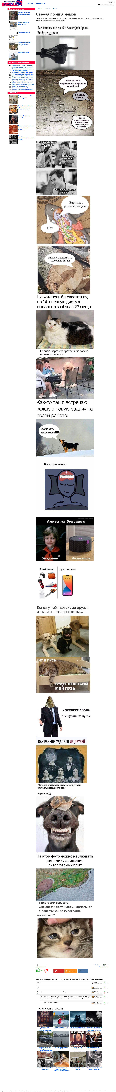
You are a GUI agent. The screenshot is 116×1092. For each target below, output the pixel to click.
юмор (40, 964)
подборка (47, 964)
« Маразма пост (40, 967)
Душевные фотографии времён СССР (45, 1068)
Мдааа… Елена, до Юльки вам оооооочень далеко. (27, 81)
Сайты (30, 3)
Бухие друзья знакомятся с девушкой (23, 84)
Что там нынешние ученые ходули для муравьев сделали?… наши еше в (33, 82)
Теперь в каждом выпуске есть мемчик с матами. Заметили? (30, 72)
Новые (40, 8)
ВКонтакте (84, 971)
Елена (106, 965)
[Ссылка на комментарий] (37, 983)
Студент (96, 996)
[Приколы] (12, 5)
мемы (43, 964)
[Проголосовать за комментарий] (105, 983)
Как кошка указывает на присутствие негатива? (77, 1028)
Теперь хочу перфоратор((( (20, 70)
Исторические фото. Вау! (61, 1048)
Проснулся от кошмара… (19, 86)
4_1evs (96, 986)
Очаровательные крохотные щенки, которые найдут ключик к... (61, 1070)
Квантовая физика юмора (78, 1068)
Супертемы (13, 93)
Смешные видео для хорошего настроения (61, 1028)
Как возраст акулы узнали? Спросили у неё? (25, 79)
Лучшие (55, 8)
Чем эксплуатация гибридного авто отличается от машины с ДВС (45, 1050)
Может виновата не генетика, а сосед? (23, 69)
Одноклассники (72, 971)
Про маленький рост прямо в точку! (22, 89)
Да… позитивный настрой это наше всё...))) (25, 76)
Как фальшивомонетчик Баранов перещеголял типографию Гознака (94, 1029)
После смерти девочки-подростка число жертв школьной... (94, 1049)
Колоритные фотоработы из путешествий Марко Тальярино (45, 1029)
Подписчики (40, 3)
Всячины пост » (103, 967)
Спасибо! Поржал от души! (20, 88)
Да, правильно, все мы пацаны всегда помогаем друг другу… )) (30, 77)
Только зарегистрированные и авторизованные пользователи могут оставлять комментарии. (70, 979)
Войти (111, 2)
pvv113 (96, 991)
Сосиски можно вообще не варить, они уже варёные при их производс (33, 65)
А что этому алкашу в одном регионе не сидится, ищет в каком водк (32, 67)
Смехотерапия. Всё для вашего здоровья (94, 1068)
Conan (96, 982)
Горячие (47, 8)
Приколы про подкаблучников (77, 1048)
